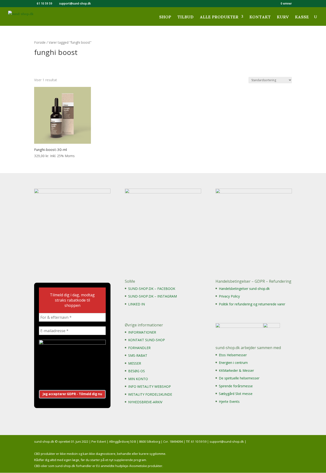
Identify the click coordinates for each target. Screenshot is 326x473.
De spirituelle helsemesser (239, 378)
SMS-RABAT (137, 355)
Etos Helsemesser (233, 355)
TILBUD (185, 18)
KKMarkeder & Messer (236, 370)
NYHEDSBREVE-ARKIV (145, 402)
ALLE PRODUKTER (219, 18)
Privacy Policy (229, 296)
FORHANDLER (139, 347)
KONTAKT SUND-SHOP (146, 340)
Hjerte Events (229, 401)
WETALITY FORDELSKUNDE (150, 394)
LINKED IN (136, 304)
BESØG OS (136, 371)
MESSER (134, 363)
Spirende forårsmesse (236, 386)
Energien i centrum (233, 362)
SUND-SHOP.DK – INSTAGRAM (152, 296)
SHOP (165, 18)
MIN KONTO (138, 379)
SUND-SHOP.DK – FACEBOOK (151, 288)
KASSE (302, 18)
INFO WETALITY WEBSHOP (149, 386)
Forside (40, 42)
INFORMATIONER (142, 332)
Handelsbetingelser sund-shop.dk (244, 288)
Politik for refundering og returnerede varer (252, 304)
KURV (283, 18)
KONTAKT (260, 18)
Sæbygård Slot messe (235, 393)
